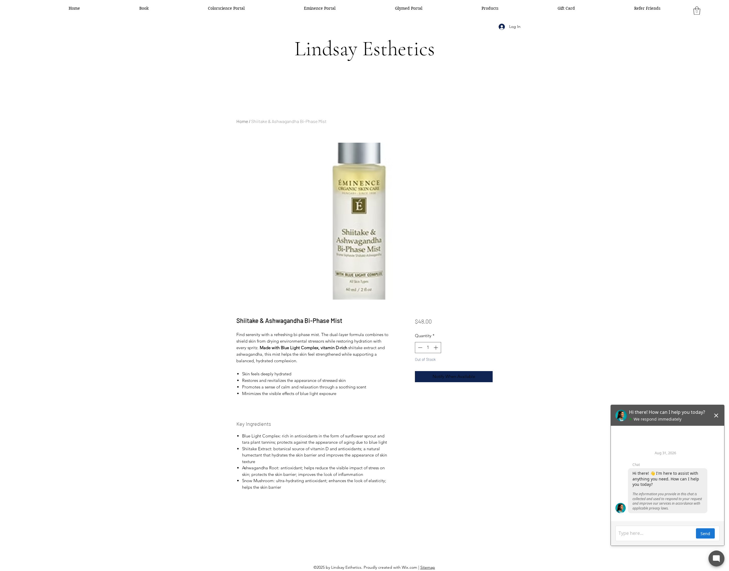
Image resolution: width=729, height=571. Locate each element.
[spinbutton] (428, 347)
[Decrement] (419, 347)
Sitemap (427, 567)
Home (242, 121)
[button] (696, 11)
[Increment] (436, 347)
